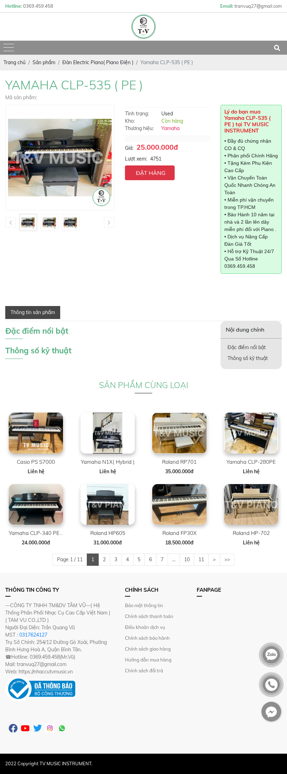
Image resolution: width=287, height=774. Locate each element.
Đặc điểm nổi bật (246, 347)
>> (227, 559)
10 (187, 559)
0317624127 (33, 635)
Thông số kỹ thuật (247, 358)
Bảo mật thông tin (144, 605)
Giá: (129, 148)
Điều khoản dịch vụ (145, 627)
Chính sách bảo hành (147, 638)
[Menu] (9, 48)
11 (201, 559)
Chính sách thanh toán (149, 616)
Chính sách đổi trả (144, 670)
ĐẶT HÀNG (151, 172)
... (173, 559)
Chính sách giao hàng (148, 649)
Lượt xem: (136, 159)
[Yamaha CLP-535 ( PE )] (28, 222)
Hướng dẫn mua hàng (148, 660)
